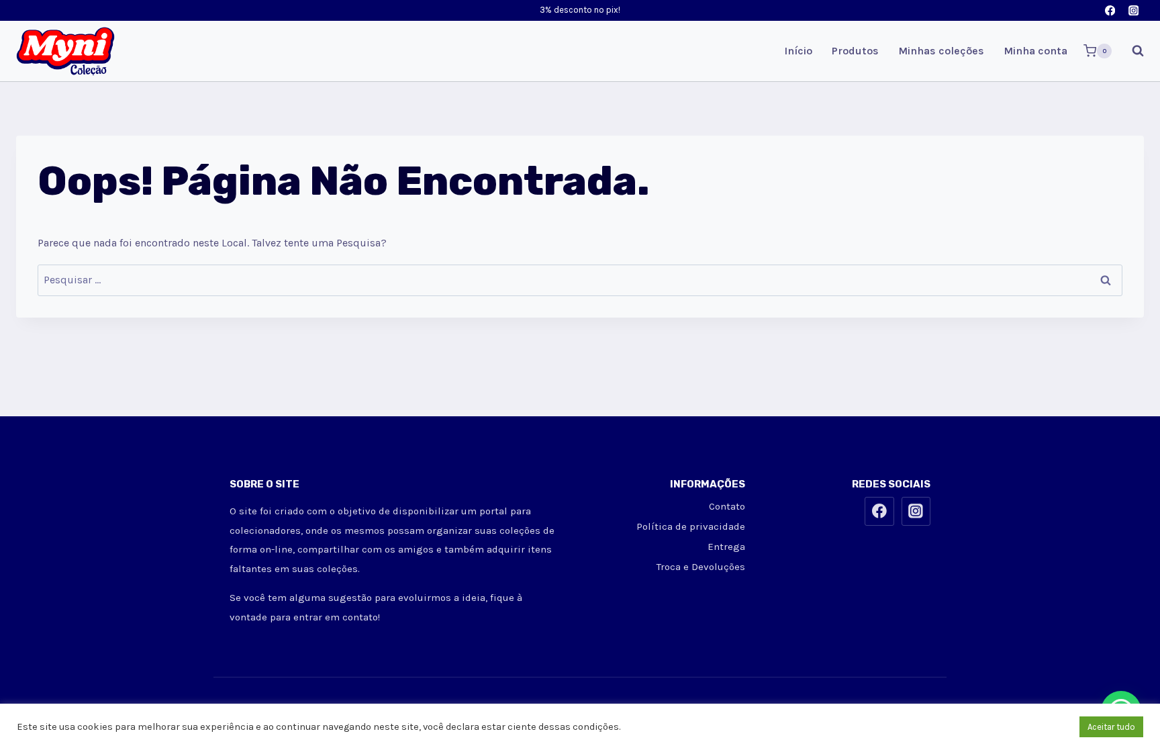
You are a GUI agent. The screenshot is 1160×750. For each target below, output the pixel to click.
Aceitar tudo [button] (1111, 727)
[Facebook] (1110, 10)
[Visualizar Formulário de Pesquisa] (1131, 51)
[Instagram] (1133, 10)
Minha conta (1035, 50)
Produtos (855, 50)
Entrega (726, 547)
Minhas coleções (941, 50)
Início (798, 50)
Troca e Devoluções (701, 567)
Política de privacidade (690, 526)
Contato (727, 506)
